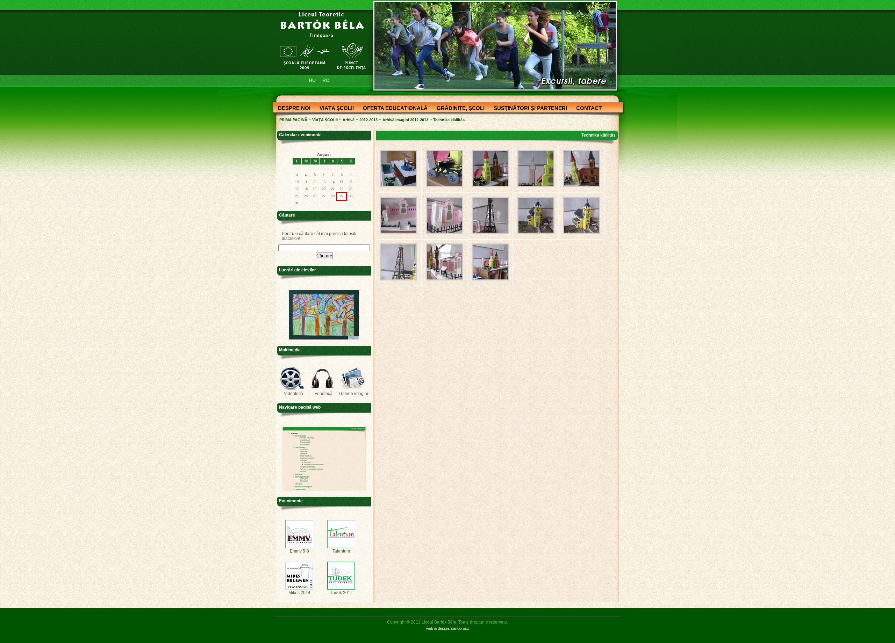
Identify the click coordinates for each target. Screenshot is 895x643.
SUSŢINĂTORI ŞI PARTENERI (528, 108)
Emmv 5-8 (299, 551)
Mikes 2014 (299, 593)
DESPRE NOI (292, 108)
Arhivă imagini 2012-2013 (405, 120)
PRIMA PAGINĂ (293, 120)
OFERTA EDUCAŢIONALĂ (393, 108)
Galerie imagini (353, 394)
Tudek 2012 (341, 593)
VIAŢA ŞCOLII (334, 108)
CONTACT (587, 108)
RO (326, 80)
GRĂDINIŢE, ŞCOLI (458, 108)
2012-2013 (368, 120)
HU (312, 80)
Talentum (341, 551)
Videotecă (293, 394)
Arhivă (349, 120)
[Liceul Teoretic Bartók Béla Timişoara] (319, 40)
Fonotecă (323, 394)
